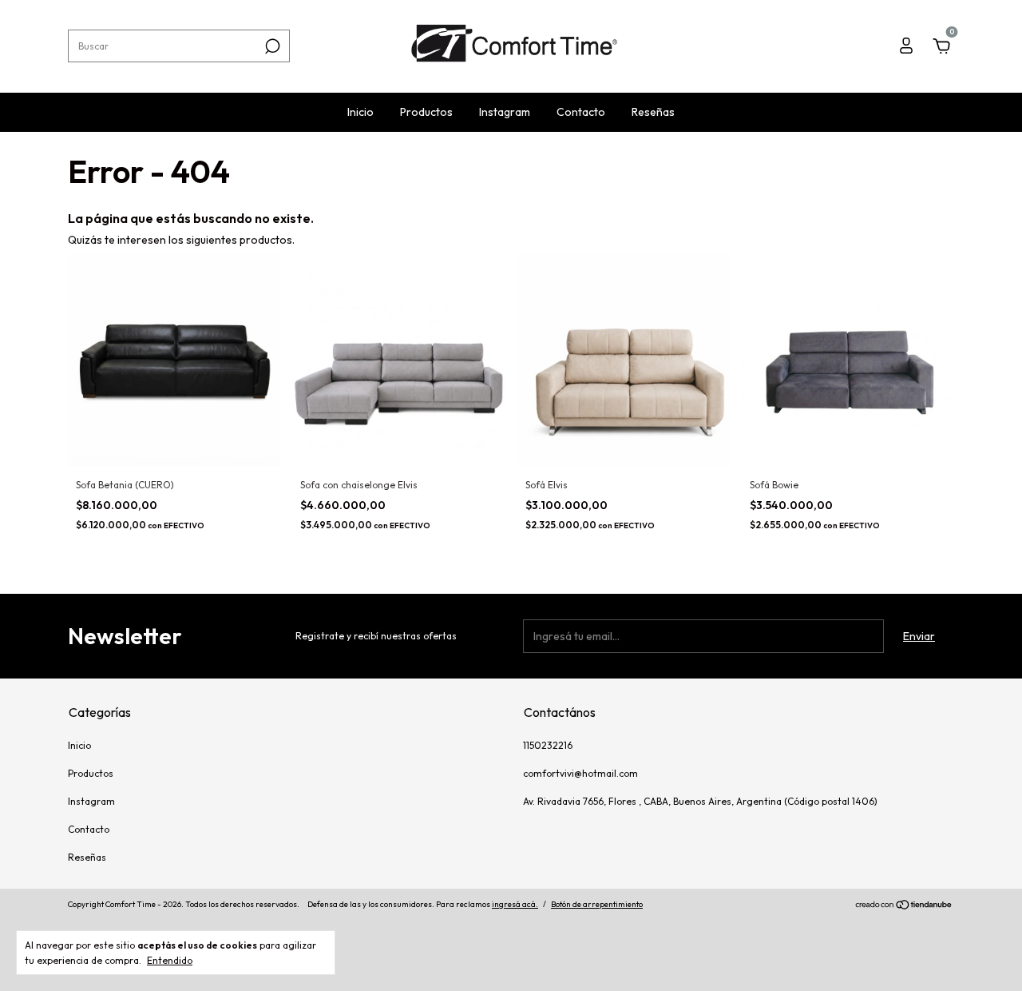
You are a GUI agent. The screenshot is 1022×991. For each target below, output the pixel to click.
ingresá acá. (515, 904)
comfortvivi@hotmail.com (580, 773)
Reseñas (653, 112)
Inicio (360, 112)
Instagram (504, 112)
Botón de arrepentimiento (597, 904)
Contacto (581, 112)
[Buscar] (271, 46)
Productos (426, 112)
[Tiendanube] (904, 906)
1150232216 (547, 745)
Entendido (169, 960)
